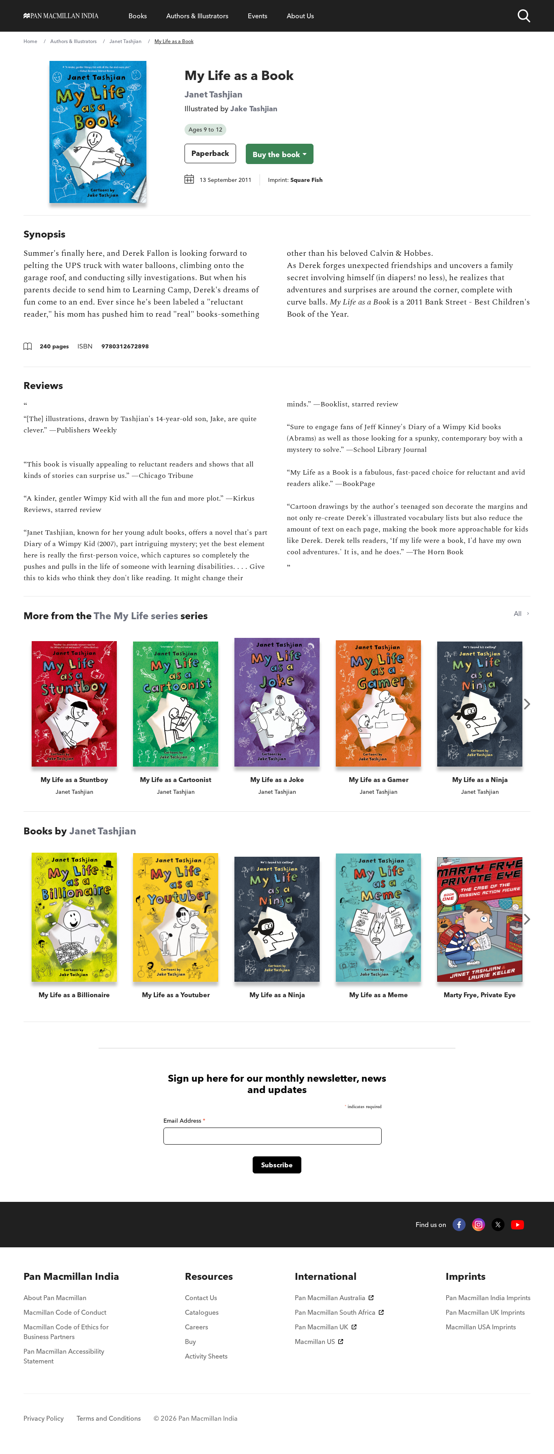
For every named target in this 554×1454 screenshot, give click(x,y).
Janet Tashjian (126, 41)
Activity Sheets (206, 1356)
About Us (300, 16)
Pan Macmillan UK (321, 1327)
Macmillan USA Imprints (481, 1327)
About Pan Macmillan (55, 1298)
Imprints (465, 1276)
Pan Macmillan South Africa (335, 1312)
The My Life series (136, 616)
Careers (196, 1327)
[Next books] (527, 704)
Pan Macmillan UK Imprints (485, 1312)
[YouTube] (517, 1224)
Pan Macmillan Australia (330, 1298)
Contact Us (201, 1298)
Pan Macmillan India (71, 1276)
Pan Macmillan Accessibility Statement (64, 1356)
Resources (209, 1276)
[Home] (61, 16)
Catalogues (202, 1312)
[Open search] (523, 15)
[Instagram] (478, 1224)
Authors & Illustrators (197, 16)
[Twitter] (498, 1224)
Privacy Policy (44, 1418)
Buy (190, 1341)
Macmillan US (315, 1341)
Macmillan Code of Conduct (65, 1312)
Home (30, 41)
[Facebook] (459, 1224)
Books (138, 16)
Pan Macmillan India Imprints (488, 1298)
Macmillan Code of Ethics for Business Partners (66, 1332)
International (325, 1276)
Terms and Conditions (109, 1418)
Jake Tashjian (253, 108)
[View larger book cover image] (97, 132)
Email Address (184, 1120)
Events (257, 16)
